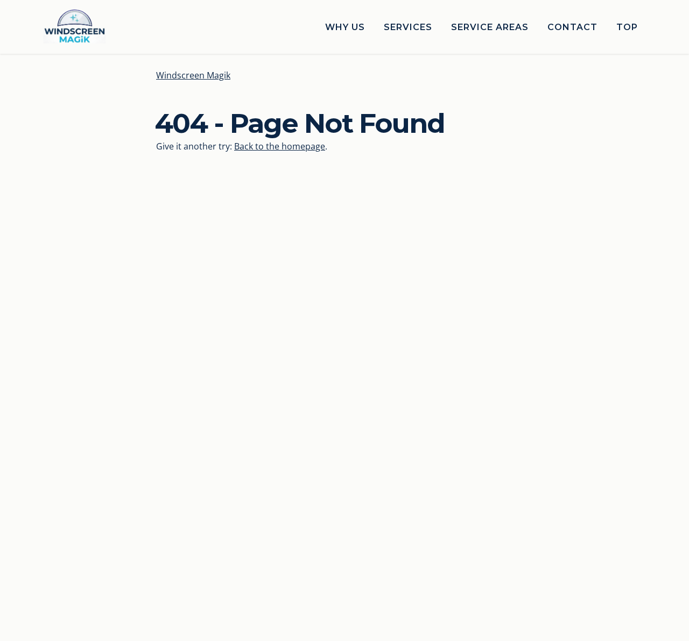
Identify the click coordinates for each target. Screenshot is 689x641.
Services (408, 27)
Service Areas (490, 27)
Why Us (345, 27)
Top (627, 27)
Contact (572, 27)
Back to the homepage (279, 146)
